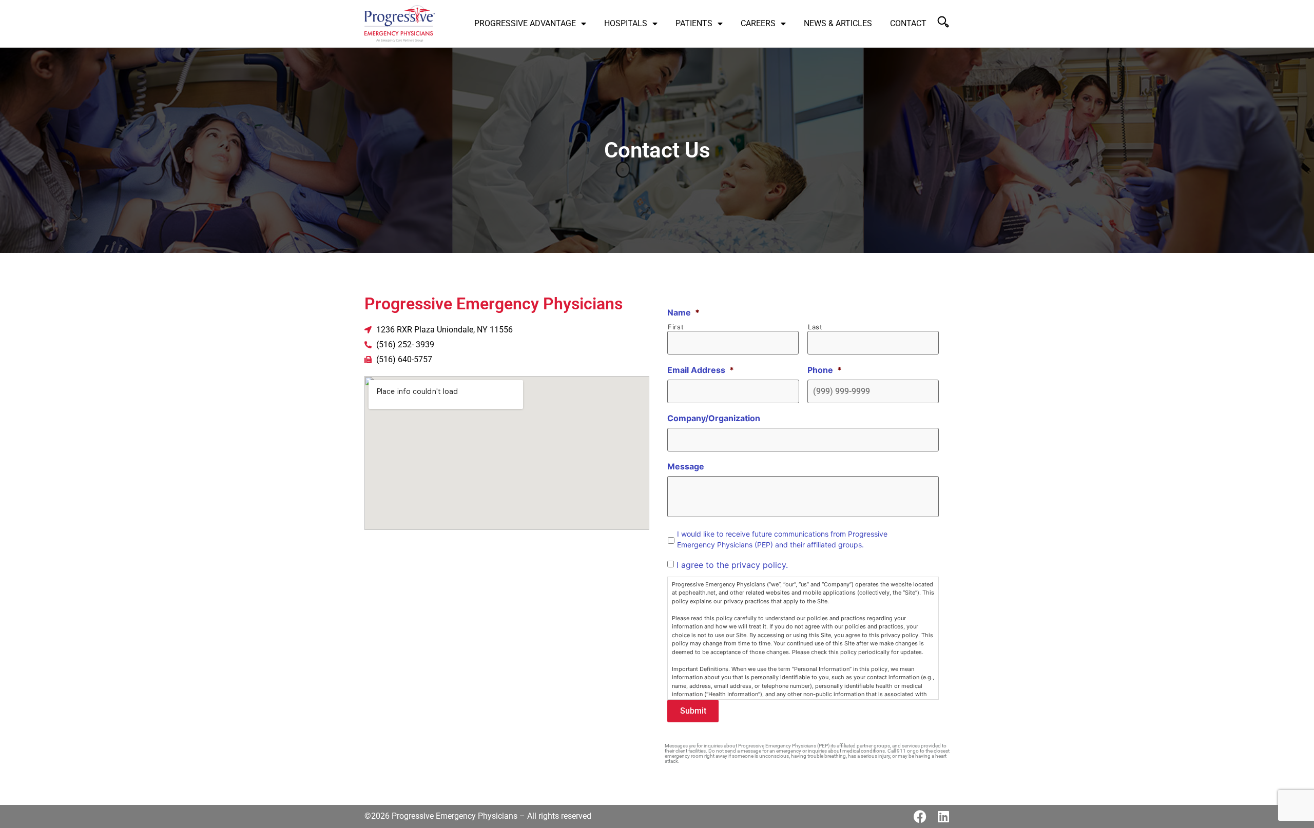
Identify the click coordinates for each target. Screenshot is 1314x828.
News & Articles (838, 23)
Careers (758, 23)
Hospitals (625, 23)
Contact (908, 23)
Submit (693, 711)
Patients (693, 23)
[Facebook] (920, 816)
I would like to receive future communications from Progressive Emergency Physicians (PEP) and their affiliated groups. (782, 539)
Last (815, 327)
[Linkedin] (943, 816)
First (676, 327)
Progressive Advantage (525, 23)
